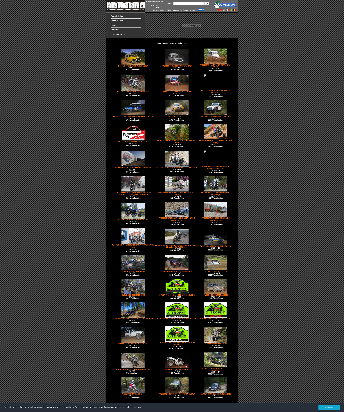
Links (193, 10)
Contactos (115, 30)
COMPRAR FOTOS (118, 34)
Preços (113, 25)
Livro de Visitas (159, 10)
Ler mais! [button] (137, 407)
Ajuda (169, 10)
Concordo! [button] (329, 407)
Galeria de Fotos (117, 21)
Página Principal (117, 16)
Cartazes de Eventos (181, 10)
